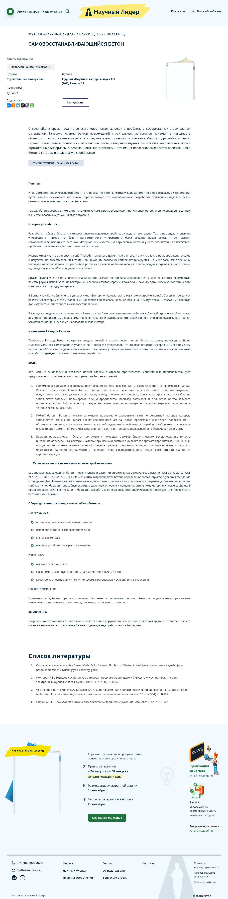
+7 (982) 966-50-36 (30, 863)
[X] (23, 105)
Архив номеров (28, 11)
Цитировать (75, 102)
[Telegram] (18, 105)
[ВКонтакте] (9, 105)
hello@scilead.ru (29, 870)
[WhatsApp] (32, 105)
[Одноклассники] (13, 105)
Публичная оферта (205, 882)
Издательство (52, 11)
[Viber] (27, 105)
